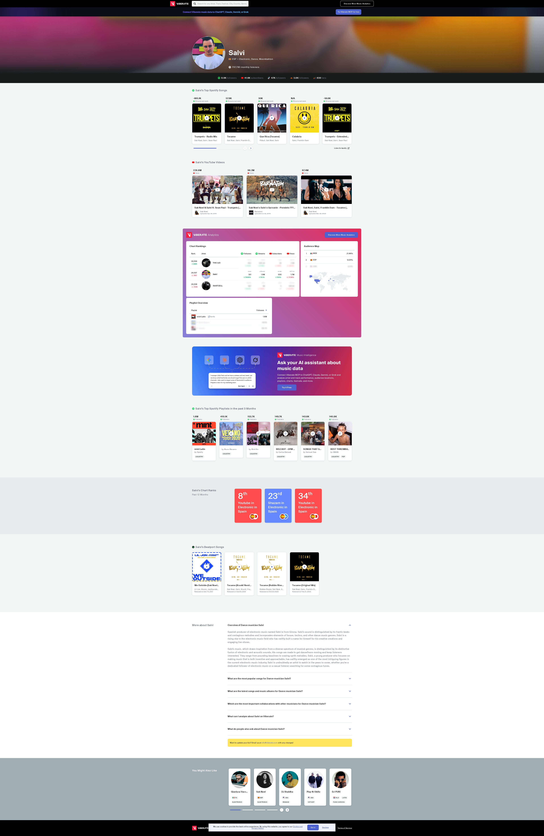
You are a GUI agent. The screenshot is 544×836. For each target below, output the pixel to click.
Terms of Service (345, 828)
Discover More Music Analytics (357, 4)
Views (292, 254)
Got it (313, 827)
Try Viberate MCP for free (348, 12)
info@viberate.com (270, 743)
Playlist (194, 310)
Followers (247, 254)
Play (206, 118)
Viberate (179, 3)
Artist (204, 254)
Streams (261, 254)
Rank (193, 254)
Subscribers (277, 254)
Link (209, 317)
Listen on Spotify (340, 148)
